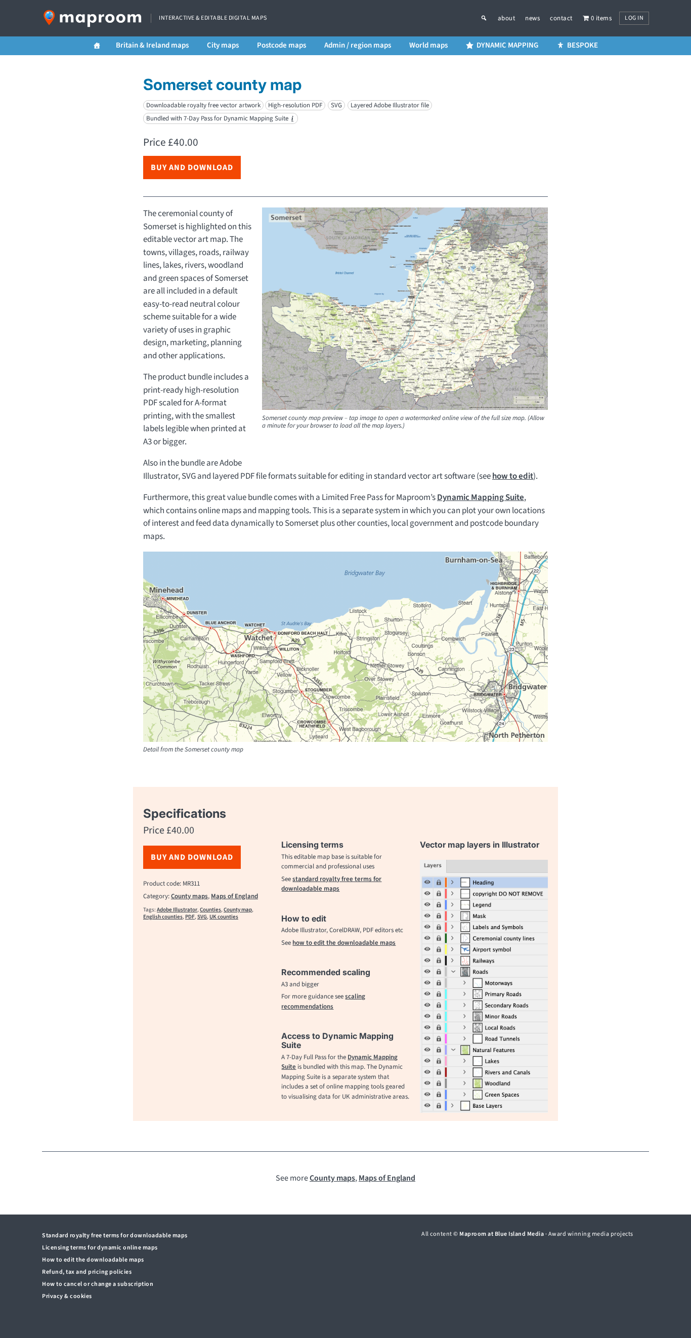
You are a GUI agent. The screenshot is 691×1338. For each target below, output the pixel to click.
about (506, 18)
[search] (489, 18)
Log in (634, 18)
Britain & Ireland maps (152, 45)
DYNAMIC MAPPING (507, 45)
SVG (202, 917)
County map (238, 909)
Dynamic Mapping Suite (480, 497)
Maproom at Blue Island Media (501, 1234)
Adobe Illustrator (177, 909)
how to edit (512, 476)
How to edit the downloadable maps (93, 1260)
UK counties (223, 917)
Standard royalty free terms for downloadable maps (115, 1235)
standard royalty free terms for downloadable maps (331, 884)
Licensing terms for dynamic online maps (100, 1247)
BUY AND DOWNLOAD (192, 167)
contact (561, 18)
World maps (428, 45)
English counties (163, 917)
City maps (223, 45)
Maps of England (234, 896)
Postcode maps (281, 45)
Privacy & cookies (67, 1296)
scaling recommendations (323, 1001)
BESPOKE (582, 45)
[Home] (96, 45)
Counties (210, 909)
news (532, 18)
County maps (189, 896)
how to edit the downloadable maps (344, 942)
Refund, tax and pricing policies (87, 1272)
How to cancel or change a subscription (97, 1284)
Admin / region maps (357, 45)
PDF (190, 917)
